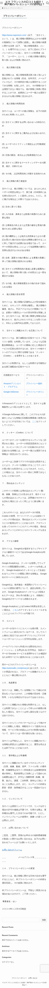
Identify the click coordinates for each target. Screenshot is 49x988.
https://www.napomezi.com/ (14, 35)
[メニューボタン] (1, 3)
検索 (44, 920)
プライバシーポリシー (19, 978)
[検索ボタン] (47, 3)
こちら (15, 610)
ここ (34, 421)
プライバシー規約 (34, 383)
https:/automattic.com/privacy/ (15, 668)
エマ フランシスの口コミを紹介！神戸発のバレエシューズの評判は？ (24, 3)
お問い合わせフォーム (12, 850)
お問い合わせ (32, 978)
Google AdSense (11, 392)
